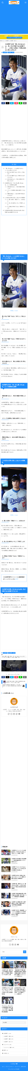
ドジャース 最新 (9, 1047)
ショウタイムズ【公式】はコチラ (14, 37)
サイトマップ (17, 1066)
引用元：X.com (14, 310)
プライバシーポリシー (9, 1066)
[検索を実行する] (24, 951)
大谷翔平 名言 (11, 52)
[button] (3, 103)
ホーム (3, 1066)
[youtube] (19, 714)
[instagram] (14, 714)
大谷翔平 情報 (8, 1036)
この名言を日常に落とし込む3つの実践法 (15, 197)
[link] (9, 714)
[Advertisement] (14, 20)
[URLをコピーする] (25, 103)
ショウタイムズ (14, 707)
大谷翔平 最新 (8, 1038)
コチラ (16, 579)
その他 (6, 1053)
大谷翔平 (5, 52)
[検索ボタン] (2, 2)
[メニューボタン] (25, 2)
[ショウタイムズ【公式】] (14, 2)
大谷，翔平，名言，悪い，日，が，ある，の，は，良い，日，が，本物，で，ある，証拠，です (13, 657)
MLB (6, 1050)
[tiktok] (17, 714)
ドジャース (7, 1044)
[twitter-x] (11, 714)
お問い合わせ (23, 1066)
